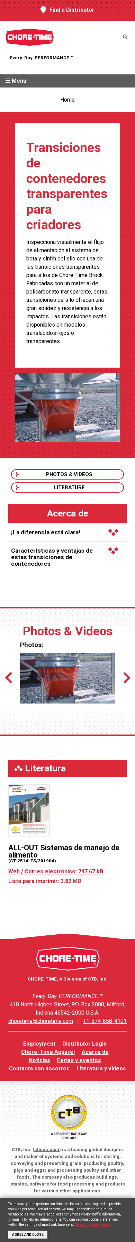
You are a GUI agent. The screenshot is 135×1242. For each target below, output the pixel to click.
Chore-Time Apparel (48, 1052)
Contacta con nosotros (39, 1068)
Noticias (39, 1060)
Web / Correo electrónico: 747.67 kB (55, 871)
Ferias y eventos (79, 1060)
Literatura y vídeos (101, 1068)
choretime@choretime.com (40, 1021)
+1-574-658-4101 (105, 1021)
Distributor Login (84, 1043)
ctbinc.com (46, 1149)
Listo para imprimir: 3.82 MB (44, 881)
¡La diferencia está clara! (45, 532)
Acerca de (95, 1052)
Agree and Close (28, 1234)
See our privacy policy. (94, 1224)
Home (67, 99)
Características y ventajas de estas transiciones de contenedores (52, 557)
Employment (39, 1043)
